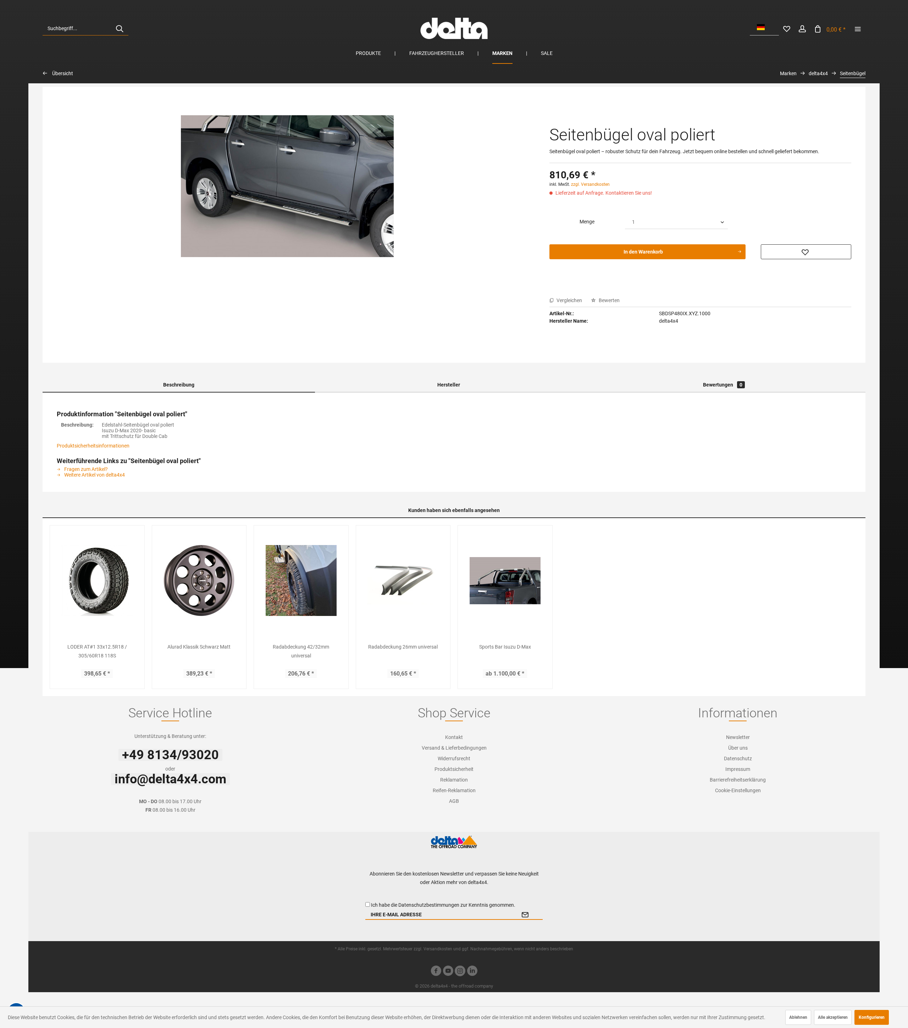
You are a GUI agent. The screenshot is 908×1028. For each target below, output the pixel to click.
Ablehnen (798, 1017)
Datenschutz (738, 758)
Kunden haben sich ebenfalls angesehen (454, 510)
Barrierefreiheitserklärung (738, 780)
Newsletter (738, 737)
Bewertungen (722, 385)
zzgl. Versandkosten (590, 184)
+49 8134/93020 (170, 755)
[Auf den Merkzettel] (806, 251)
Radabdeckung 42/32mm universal (301, 651)
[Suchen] (119, 28)
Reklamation (454, 780)
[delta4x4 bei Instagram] (460, 972)
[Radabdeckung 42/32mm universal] (301, 580)
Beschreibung (178, 385)
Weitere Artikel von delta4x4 (94, 475)
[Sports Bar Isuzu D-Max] (505, 580)
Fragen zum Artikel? (85, 469)
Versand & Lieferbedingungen (454, 748)
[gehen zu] (858, 28)
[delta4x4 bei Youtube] (448, 972)
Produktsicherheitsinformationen (93, 446)
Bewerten (609, 300)
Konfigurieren (872, 1017)
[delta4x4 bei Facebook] (436, 972)
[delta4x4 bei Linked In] (472, 972)
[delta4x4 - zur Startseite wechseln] (453, 28)
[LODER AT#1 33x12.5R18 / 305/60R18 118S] (97, 580)
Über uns (738, 748)
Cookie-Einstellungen (738, 790)
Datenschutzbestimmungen (428, 905)
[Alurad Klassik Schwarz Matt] (199, 580)
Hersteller (448, 385)
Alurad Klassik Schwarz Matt (199, 647)
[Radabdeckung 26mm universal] (403, 580)
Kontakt (454, 737)
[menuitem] (85, 28)
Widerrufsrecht (454, 758)
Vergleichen (568, 300)
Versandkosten (437, 948)
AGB (454, 801)
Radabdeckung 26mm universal (403, 647)
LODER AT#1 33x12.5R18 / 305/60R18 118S (97, 651)
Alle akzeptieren (833, 1017)
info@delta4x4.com (170, 779)
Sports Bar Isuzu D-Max (505, 647)
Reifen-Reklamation (454, 790)
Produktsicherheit (454, 769)
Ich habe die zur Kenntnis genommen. (443, 905)
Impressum (737, 769)
